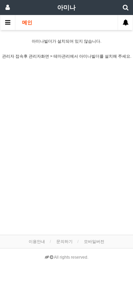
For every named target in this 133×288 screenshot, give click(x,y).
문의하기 (64, 241)
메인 (27, 22)
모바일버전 (94, 241)
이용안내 (37, 241)
